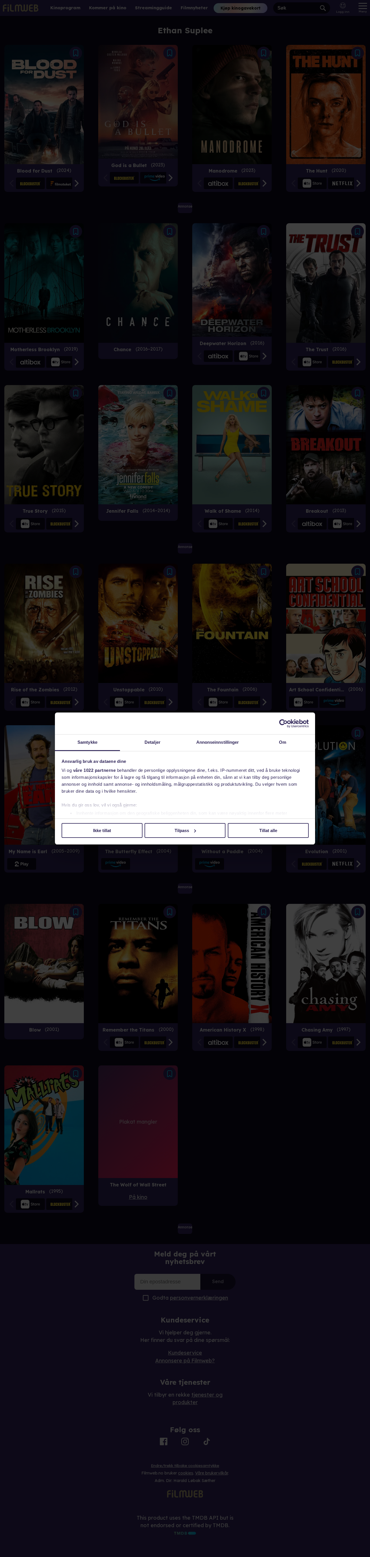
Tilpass (182, 830)
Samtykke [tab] (87, 742)
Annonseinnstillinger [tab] (217, 742)
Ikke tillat (102, 830)
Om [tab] (282, 742)
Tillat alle (268, 830)
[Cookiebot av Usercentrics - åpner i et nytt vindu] (283, 723)
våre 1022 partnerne (94, 770)
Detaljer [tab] (152, 742)
